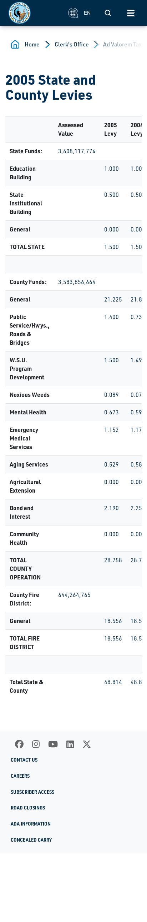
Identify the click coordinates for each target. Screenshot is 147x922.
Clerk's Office (72, 44)
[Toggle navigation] (130, 13)
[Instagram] (36, 744)
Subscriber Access (32, 792)
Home (32, 44)
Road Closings (28, 808)
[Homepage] (34, 13)
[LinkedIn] (70, 744)
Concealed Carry (31, 840)
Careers (20, 776)
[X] (86, 744)
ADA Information (31, 824)
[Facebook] (19, 744)
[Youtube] (53, 744)
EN (87, 13)
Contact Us (24, 760)
